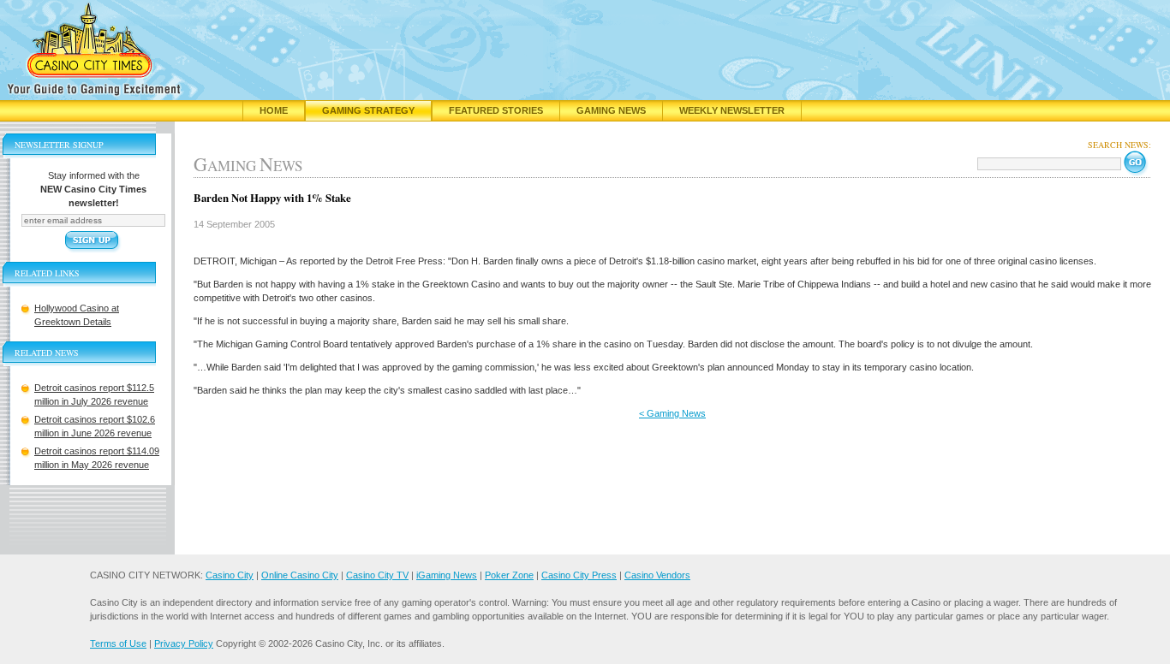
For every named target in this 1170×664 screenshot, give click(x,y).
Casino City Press (579, 575)
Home (274, 110)
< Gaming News (672, 413)
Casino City (230, 575)
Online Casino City (299, 575)
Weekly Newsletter (732, 110)
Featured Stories (496, 110)
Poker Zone (509, 575)
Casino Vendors (657, 575)
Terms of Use (118, 643)
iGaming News (446, 575)
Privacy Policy (183, 643)
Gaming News (611, 110)
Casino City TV (377, 575)
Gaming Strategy (368, 110)
